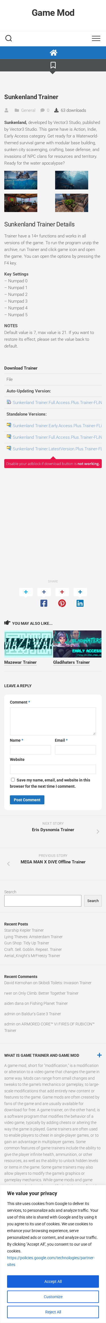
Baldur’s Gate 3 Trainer (41, 1014)
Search (10, 892)
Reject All (53, 1312)
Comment (20, 702)
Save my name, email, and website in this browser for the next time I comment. (50, 783)
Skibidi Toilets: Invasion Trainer (65, 983)
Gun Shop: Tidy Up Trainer (26, 943)
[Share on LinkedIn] (80, 598)
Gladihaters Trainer (71, 662)
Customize (53, 1296)
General (28, 110)
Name (16, 740)
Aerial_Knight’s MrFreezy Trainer (32, 955)
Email (61, 740)
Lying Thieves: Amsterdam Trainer (33, 937)
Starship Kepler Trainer (24, 930)
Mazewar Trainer (20, 662)
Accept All (53, 1281)
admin (9, 1014)
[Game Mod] (53, 52)
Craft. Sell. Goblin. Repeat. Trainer (33, 949)
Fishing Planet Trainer (49, 1003)
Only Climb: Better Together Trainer (48, 993)
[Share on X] (26, 598)
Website (17, 759)
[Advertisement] (53, 523)
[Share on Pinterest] (62, 598)
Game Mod (53, 12)
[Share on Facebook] (44, 598)
